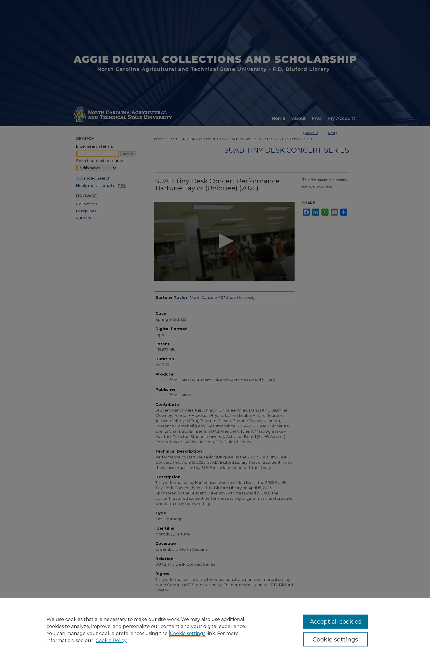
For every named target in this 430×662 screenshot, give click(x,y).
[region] (215, 630)
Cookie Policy (111, 640)
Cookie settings (187, 633)
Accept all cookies (335, 621)
